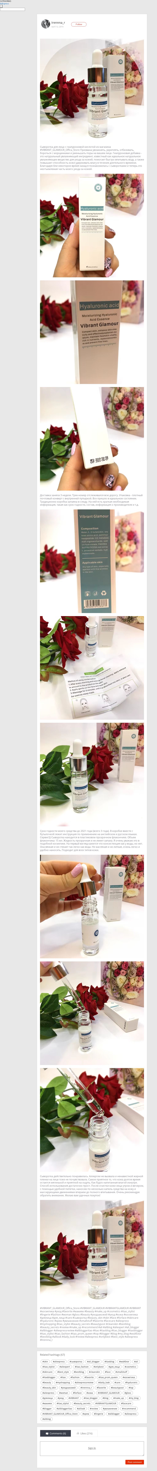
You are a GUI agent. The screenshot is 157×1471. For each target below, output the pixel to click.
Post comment (135, 1462)
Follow (79, 24)
